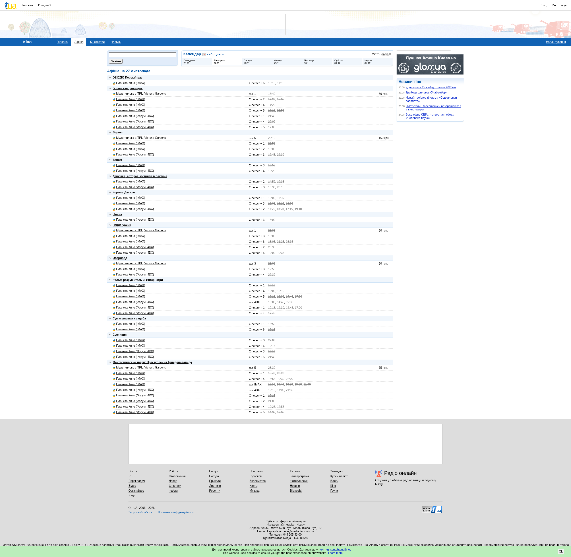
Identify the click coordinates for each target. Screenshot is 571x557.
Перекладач (136, 480)
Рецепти (214, 490)
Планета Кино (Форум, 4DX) (135, 116)
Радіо (132, 495)
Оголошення (177, 476)
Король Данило (124, 192)
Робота (173, 471)
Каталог (295, 471)
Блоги (334, 480)
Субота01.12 (338, 61)
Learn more (335, 553)
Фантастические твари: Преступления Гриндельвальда (152, 362)
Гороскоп (256, 476)
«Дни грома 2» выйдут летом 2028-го (431, 87)
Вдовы (117, 132)
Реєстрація (559, 5)
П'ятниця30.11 (309, 61)
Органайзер (136, 490)
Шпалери (175, 485)
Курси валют (339, 476)
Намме (117, 214)
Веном (117, 160)
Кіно (333, 485)
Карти (253, 485)
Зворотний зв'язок (140, 512)
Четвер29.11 (278, 61)
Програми (256, 471)
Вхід (543, 5)
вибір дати (215, 54)
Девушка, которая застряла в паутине (140, 176)
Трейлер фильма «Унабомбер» (426, 92)
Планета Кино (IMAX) (130, 83)
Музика (254, 490)
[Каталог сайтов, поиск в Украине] (432, 508)
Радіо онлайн (400, 473)
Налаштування (556, 41)
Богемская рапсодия (128, 88)
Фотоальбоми (299, 480)
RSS (131, 476)
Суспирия (120, 334)
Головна (27, 5)
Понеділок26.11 (189, 61)
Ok (561, 551)
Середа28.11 (248, 61)
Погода (214, 476)
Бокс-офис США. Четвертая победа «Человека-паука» (430, 116)
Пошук (213, 471)
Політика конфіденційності (176, 512)
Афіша (78, 41)
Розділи (43, 5)
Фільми (116, 41)
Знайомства (258, 480)
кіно (417, 82)
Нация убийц (122, 225)
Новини (295, 485)
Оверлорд (120, 258)
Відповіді (296, 490)
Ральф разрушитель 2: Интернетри (138, 280)
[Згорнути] (110, 78)
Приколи (215, 480)
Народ (173, 480)
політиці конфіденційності (336, 549)
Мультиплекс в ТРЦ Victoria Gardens (141, 93)
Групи (334, 490)
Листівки (215, 485)
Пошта (132, 471)
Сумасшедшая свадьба (129, 318)
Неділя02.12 (368, 61)
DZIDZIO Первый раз (127, 77)
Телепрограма (299, 476)
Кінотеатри (97, 41)
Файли (173, 490)
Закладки (336, 471)
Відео (132, 485)
